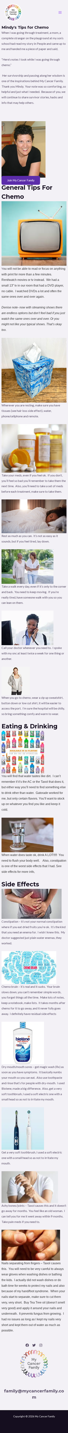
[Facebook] (27, 1345)
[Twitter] (34, 1345)
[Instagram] (40, 1345)
